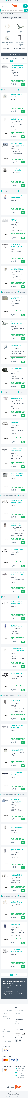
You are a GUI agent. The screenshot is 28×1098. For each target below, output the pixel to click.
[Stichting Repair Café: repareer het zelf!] (18, 1034)
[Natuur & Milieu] (24, 1034)
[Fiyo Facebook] (16, 1040)
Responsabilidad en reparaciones (14, 1093)
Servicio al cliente (7, 1008)
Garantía (4, 1016)
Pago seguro (23, 89)
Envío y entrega (6, 1013)
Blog (3, 1033)
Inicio (2, 13)
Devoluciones (5, 1015)
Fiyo (15, 6)
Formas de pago (6, 1012)
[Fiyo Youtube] (20, 1040)
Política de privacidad (7, 1091)
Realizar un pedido (7, 1010)
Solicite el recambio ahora (10, 990)
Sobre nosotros (6, 1031)
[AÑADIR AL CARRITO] (23, 84)
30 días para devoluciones (9, 89)
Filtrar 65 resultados (15, 54)
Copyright (23, 1091)
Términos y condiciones (14, 1094)
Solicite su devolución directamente (18, 1023)
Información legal (16, 1091)
